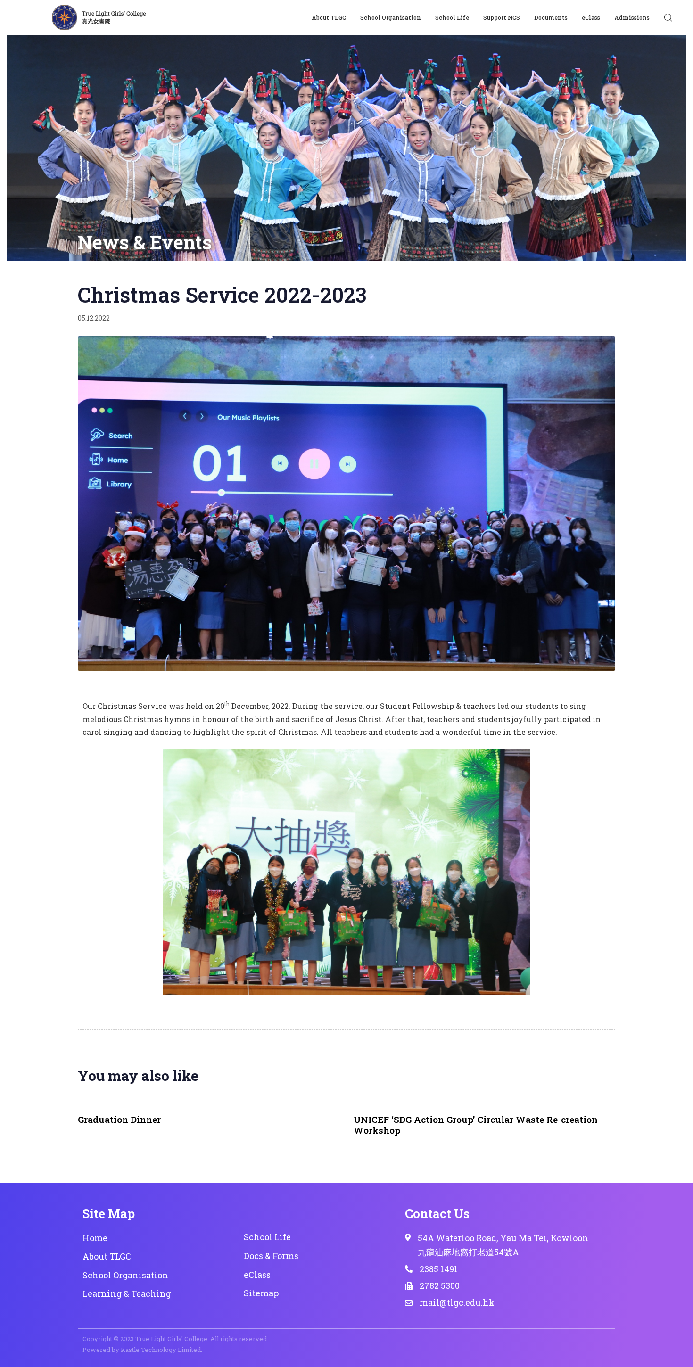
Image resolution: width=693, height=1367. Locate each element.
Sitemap (261, 1293)
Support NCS (501, 17)
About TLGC (329, 17)
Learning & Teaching (126, 1293)
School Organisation (390, 17)
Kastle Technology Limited (161, 1349)
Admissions (632, 17)
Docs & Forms (271, 1255)
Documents (551, 17)
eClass (591, 17)
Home (94, 1237)
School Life (452, 17)
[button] (668, 17)
